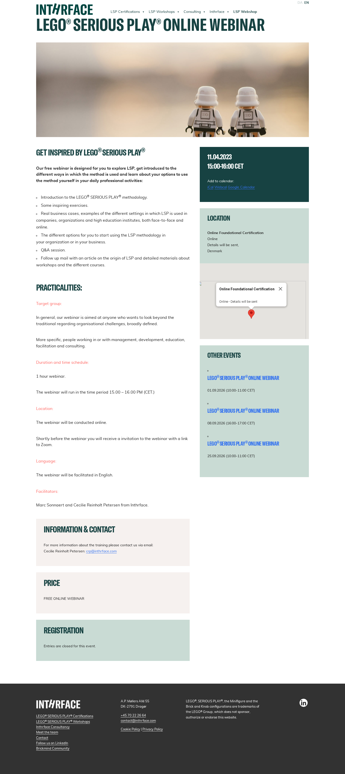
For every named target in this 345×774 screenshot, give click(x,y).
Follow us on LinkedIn (52, 743)
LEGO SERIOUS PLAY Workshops (63, 722)
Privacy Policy (152, 729)
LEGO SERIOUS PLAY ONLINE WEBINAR (243, 377)
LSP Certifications (125, 12)
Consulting (192, 12)
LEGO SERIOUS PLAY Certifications (64, 716)
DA (300, 3)
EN (306, 3)
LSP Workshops (162, 12)
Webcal (220, 187)
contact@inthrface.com (138, 721)
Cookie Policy (130, 729)
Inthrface (217, 12)
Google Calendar (241, 187)
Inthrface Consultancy (53, 727)
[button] (251, 314)
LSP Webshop (245, 12)
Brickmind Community (52, 748)
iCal (210, 187)
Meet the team (47, 732)
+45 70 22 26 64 (133, 715)
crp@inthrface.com (101, 551)
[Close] (281, 289)
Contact (42, 738)
